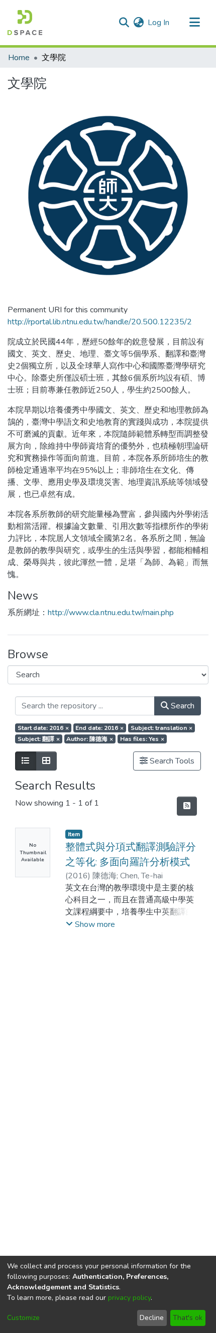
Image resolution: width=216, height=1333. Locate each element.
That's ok (187, 1317)
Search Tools (171, 761)
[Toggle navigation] (194, 22)
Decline (152, 1317)
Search (181, 705)
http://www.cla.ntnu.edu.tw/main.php (111, 612)
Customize (23, 1317)
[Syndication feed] (187, 806)
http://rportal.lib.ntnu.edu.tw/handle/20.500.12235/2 (100, 321)
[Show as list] (25, 761)
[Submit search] (124, 23)
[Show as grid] (46, 761)
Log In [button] (159, 22)
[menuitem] (138, 23)
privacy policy (129, 1297)
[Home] (25, 22)
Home (19, 57)
